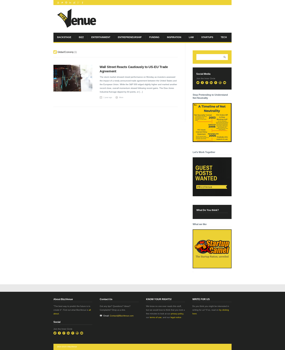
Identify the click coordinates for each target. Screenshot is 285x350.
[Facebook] (82, 2)
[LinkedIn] (70, 2)
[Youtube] (58, 2)
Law (191, 37)
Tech (224, 37)
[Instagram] (74, 2)
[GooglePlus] (78, 2)
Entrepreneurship (130, 37)
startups (207, 37)
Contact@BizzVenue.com (122, 315)
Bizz (81, 37)
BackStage (64, 37)
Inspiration (174, 37)
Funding (154, 37)
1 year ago (107, 97)
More (121, 97)
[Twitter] (62, 2)
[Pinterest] (66, 2)
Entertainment (100, 37)
